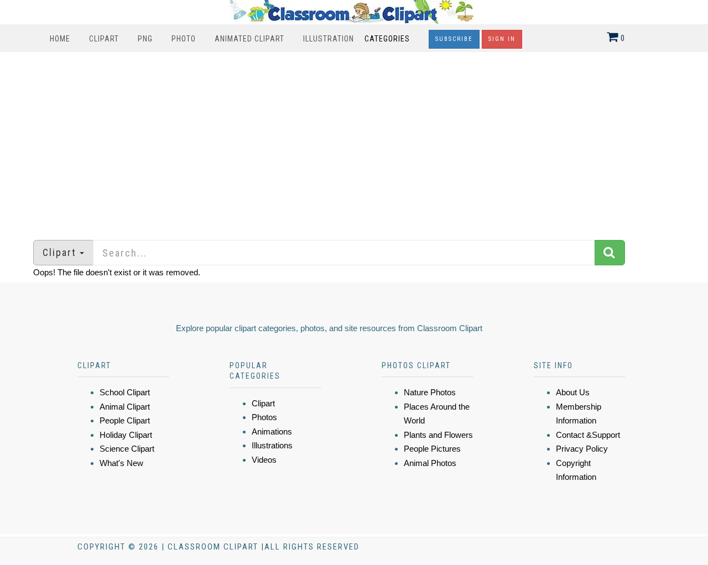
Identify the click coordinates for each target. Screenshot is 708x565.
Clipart (104, 38)
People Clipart (125, 420)
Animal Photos (430, 463)
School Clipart (125, 392)
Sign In (502, 39)
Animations (272, 431)
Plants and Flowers (438, 435)
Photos (264, 417)
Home (60, 38)
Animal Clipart (125, 406)
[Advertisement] (354, 140)
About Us (573, 392)
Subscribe (454, 39)
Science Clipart (127, 448)
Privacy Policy (582, 448)
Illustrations (272, 445)
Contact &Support (588, 435)
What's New (121, 463)
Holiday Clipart (126, 435)
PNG (145, 38)
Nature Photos (430, 392)
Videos (264, 459)
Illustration (328, 38)
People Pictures (432, 448)
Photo (183, 38)
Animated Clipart (249, 38)
